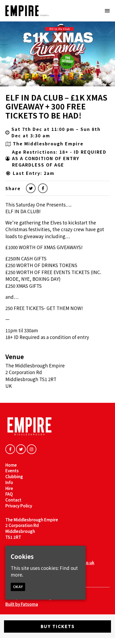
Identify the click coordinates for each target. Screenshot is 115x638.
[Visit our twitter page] (31, 188)
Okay (18, 587)
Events (12, 470)
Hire (9, 488)
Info (9, 482)
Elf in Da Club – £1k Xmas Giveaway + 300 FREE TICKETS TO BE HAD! (56, 106)
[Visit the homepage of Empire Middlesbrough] (27, 10)
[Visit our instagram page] (31, 448)
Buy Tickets (58, 626)
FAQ (9, 494)
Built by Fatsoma (21, 604)
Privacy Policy (18, 505)
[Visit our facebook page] (43, 188)
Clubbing (14, 476)
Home (11, 465)
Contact (13, 500)
